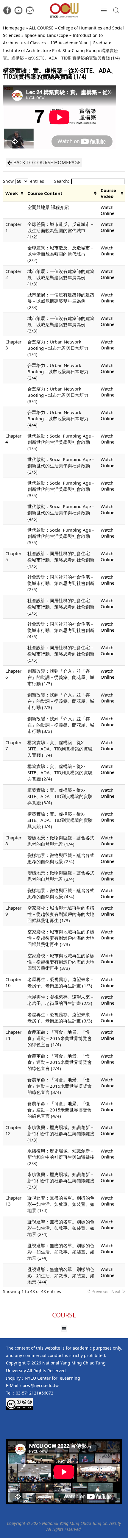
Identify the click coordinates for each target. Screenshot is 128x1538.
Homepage (14, 28)
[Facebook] (7, 10)
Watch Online (107, 210)
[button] (64, 1328)
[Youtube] (18, 10)
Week (11, 193)
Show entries (23, 181)
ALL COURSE (41, 28)
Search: (61, 181)
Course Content (45, 193)
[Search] (116, 10)
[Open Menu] (104, 10)
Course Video (108, 193)
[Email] (30, 10)
